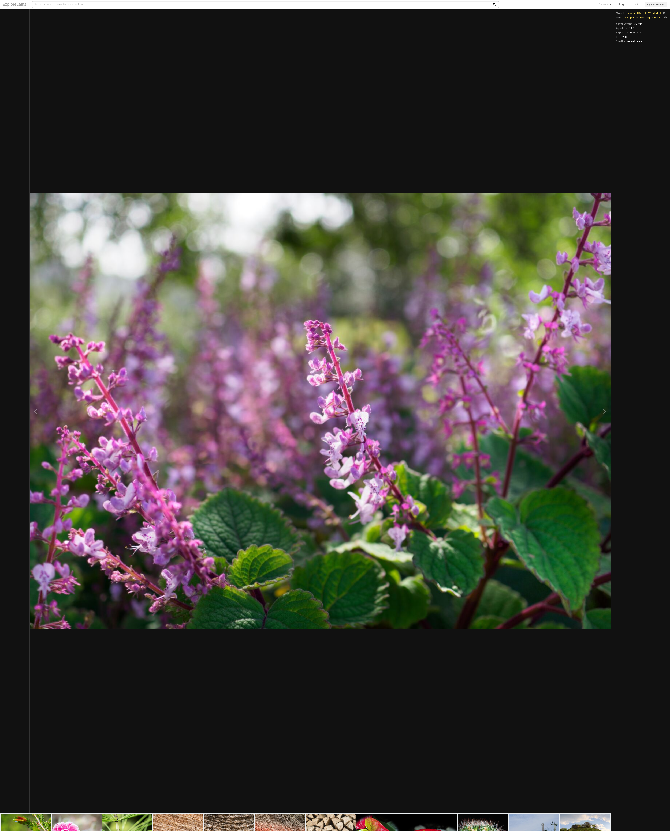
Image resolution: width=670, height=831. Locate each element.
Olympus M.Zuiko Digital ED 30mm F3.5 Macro (643, 17)
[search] (494, 4)
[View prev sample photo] (36, 411)
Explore (604, 4)
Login (622, 4)
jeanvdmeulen (635, 41)
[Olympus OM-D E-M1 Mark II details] (663, 13)
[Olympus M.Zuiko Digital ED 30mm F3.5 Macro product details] (665, 18)
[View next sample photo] (604, 411)
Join (636, 4)
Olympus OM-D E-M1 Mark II (643, 13)
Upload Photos (655, 4)
